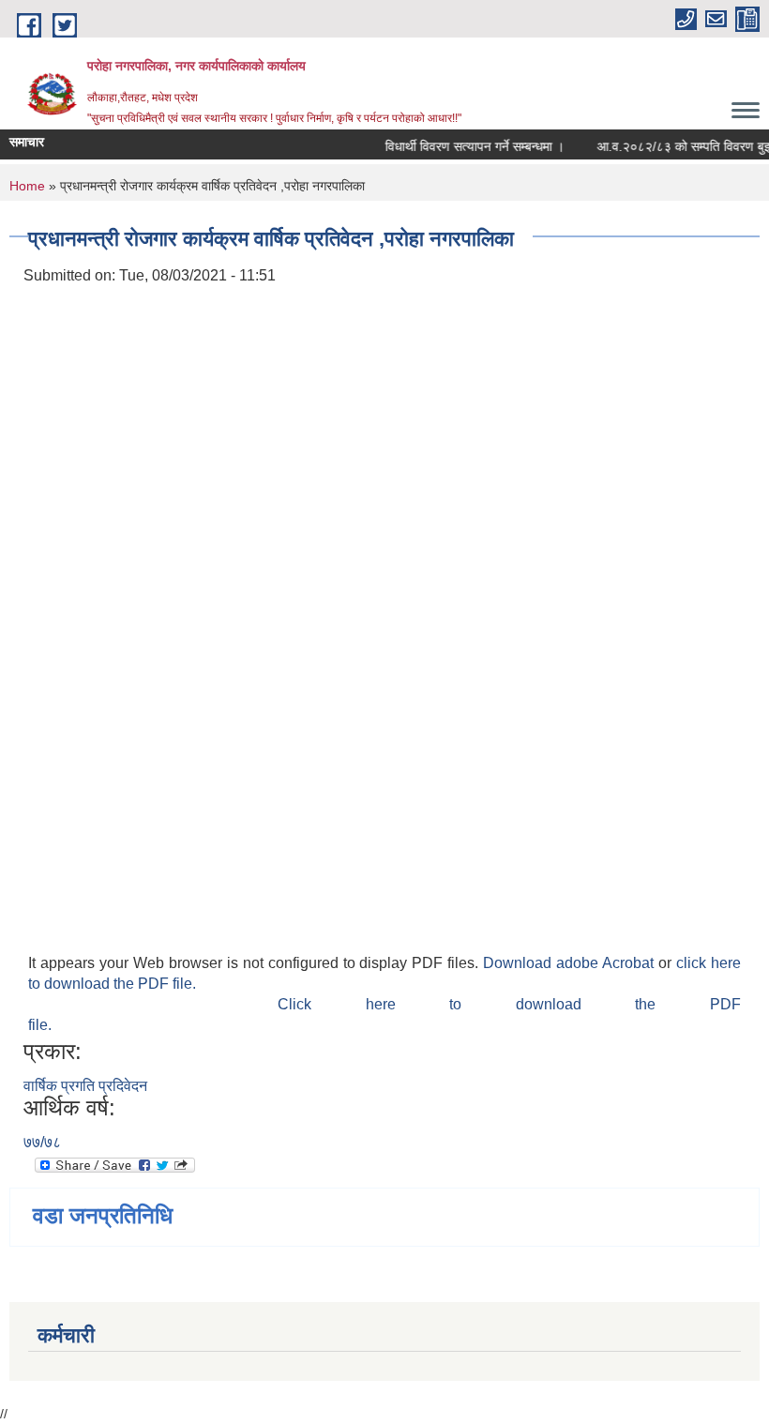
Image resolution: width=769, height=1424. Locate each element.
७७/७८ (42, 1142)
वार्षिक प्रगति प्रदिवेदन (85, 1086)
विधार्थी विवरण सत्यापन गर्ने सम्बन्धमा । (468, 146)
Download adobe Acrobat (570, 963)
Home (27, 185)
